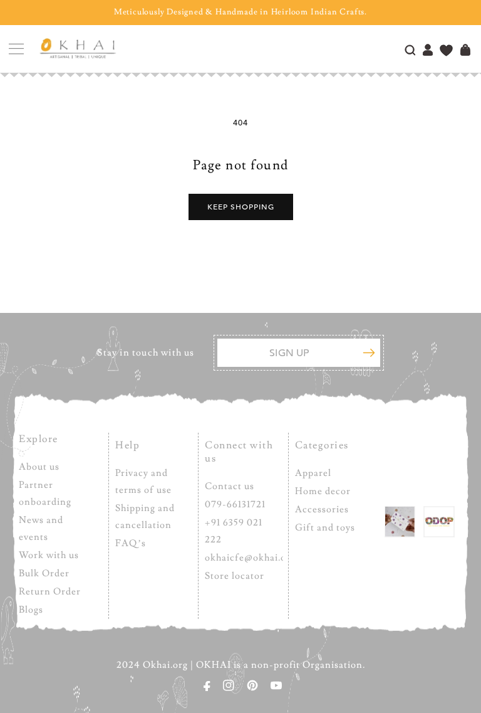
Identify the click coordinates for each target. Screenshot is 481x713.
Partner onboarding (45, 493)
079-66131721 (235, 504)
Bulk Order (44, 573)
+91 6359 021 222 (233, 531)
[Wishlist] (446, 52)
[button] (16, 49)
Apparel (313, 473)
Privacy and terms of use (143, 481)
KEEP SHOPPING (240, 207)
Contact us (229, 486)
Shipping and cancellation (145, 516)
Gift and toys (325, 528)
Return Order (50, 592)
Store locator (234, 576)
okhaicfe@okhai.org (250, 558)
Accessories (322, 509)
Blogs (31, 610)
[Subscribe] (369, 352)
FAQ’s (130, 543)
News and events (41, 528)
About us (39, 467)
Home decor (323, 491)
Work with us (49, 555)
